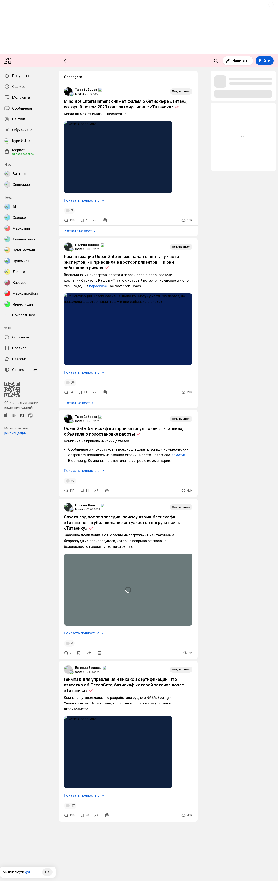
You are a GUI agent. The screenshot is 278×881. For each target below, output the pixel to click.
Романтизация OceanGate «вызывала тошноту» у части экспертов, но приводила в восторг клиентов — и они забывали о (121, 262)
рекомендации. (15, 433)
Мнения (80, 509)
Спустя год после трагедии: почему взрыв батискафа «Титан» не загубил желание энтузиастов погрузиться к (122, 522)
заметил (179, 455)
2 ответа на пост (78, 231)
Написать (241, 61)
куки (28, 872)
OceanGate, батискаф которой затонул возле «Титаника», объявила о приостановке (123, 431)
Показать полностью (82, 200)
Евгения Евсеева (88, 668)
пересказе (98, 286)
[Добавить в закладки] (79, 653)
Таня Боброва (86, 90)
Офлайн (80, 249)
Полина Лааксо (87, 245)
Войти (264, 61)
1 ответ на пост (77, 403)
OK (47, 872)
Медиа (79, 93)
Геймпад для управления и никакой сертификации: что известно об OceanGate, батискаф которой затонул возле (124, 685)
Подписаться (181, 91)
